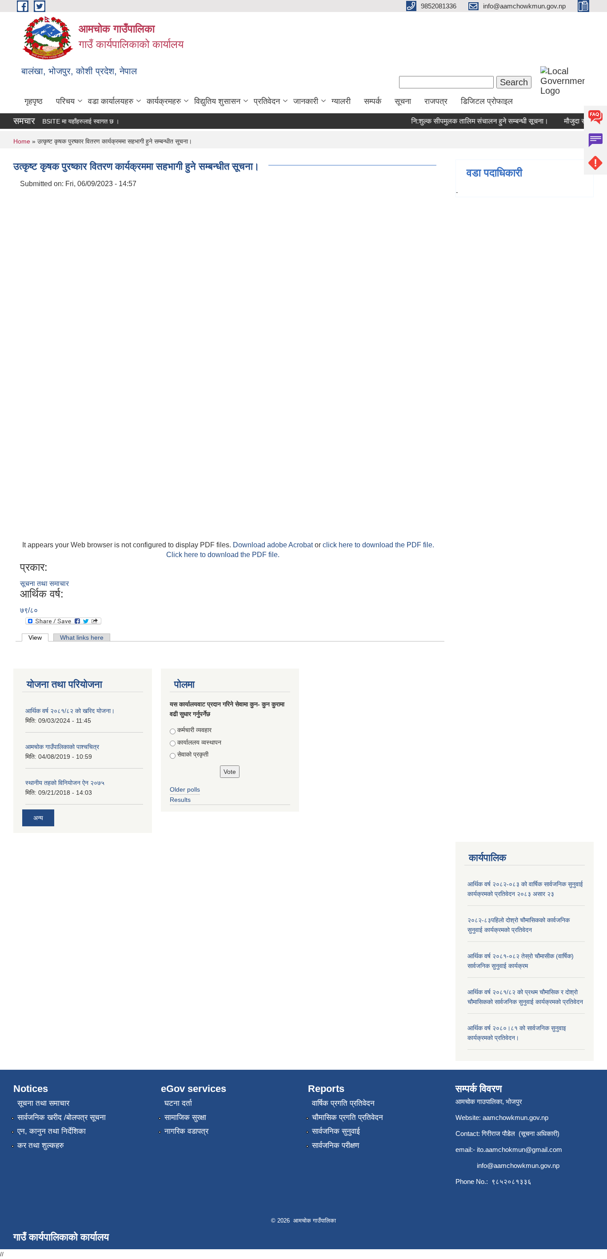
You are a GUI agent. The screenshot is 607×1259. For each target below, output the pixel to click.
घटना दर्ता (178, 1103)
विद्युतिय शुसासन (217, 101)
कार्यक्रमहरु (164, 101)
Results (180, 799)
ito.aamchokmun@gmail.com (519, 1149)
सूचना (403, 101)
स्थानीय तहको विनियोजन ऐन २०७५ (64, 782)
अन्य (38, 817)
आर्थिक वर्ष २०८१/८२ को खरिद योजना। (70, 710)
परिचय (65, 101)
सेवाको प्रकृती (192, 754)
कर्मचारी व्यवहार (194, 729)
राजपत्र (435, 101)
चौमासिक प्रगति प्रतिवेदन (347, 1117)
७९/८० (29, 610)
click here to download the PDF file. (378, 545)
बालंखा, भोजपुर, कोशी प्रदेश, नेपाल (79, 71)
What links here (82, 637)
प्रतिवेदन (267, 101)
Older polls (185, 789)
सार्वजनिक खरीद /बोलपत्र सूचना (61, 1117)
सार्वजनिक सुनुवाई (336, 1131)
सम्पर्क (372, 101)
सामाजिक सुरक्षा (185, 1117)
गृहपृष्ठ (33, 101)
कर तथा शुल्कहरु (40, 1145)
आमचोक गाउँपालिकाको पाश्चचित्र (62, 746)
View (38, 637)
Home (21, 141)
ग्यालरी (341, 101)
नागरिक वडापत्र (186, 1131)
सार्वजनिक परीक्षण (335, 1145)
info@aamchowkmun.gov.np (518, 1165)
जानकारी (305, 101)
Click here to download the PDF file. (223, 554)
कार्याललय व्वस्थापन (199, 742)
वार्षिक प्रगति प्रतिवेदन (343, 1103)
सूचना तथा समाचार (44, 583)
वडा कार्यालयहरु (110, 101)
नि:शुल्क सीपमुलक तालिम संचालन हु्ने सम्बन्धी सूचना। (471, 121)
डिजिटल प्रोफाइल (487, 101)
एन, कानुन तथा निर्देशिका (51, 1131)
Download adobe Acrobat (274, 545)
